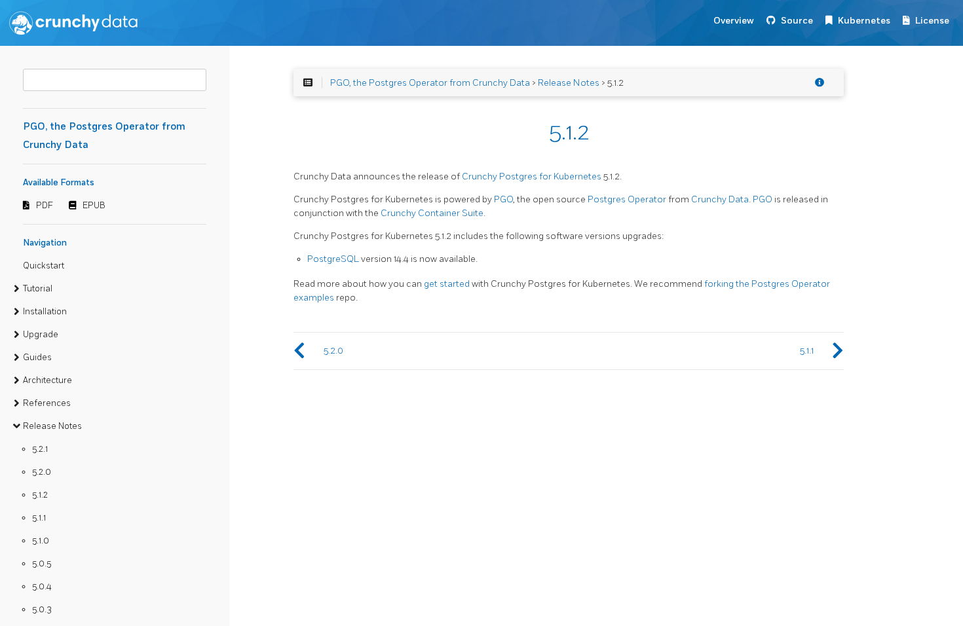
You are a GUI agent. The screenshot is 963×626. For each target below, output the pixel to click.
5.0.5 (41, 564)
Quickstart (43, 266)
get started (447, 283)
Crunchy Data (720, 199)
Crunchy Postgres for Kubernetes (531, 176)
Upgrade (40, 334)
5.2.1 (40, 449)
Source (797, 20)
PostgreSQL (333, 259)
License (932, 20)
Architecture (47, 380)
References (47, 403)
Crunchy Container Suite (432, 213)
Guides (37, 357)
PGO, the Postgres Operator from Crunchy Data (430, 82)
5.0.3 (42, 609)
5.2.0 (41, 472)
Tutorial (37, 289)
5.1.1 (39, 518)
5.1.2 (40, 495)
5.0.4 (42, 586)
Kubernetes (864, 20)
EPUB (94, 205)
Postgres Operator (627, 199)
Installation (45, 311)
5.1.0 (40, 541)
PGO (503, 199)
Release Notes (52, 426)
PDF (44, 205)
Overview (733, 20)
